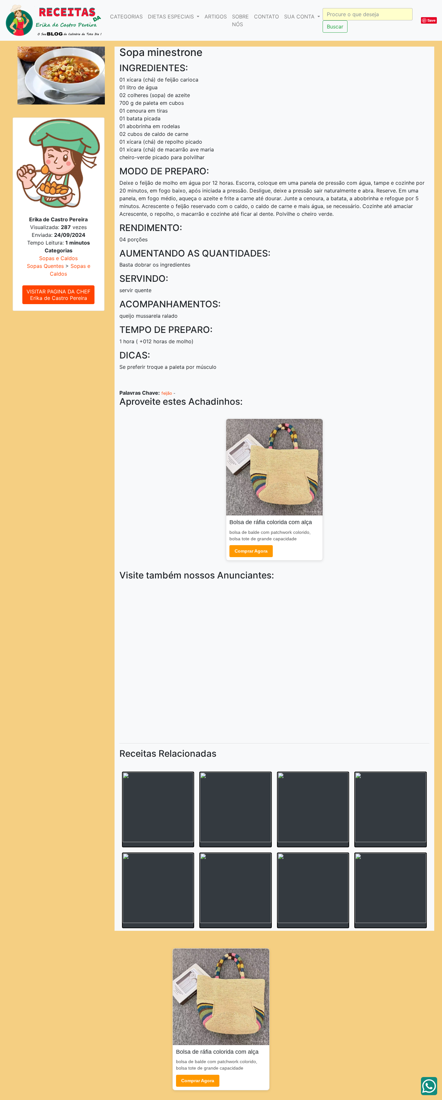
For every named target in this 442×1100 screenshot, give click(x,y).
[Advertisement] (274, 660)
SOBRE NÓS (240, 20)
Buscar (335, 26)
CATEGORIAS (126, 16)
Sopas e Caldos (58, 258)
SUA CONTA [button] (300, 16)
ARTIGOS (215, 16)
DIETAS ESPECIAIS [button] (171, 16)
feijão (166, 393)
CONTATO (266, 16)
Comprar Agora (251, 551)
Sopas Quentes (45, 266)
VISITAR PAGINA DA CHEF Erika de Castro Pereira (58, 294)
